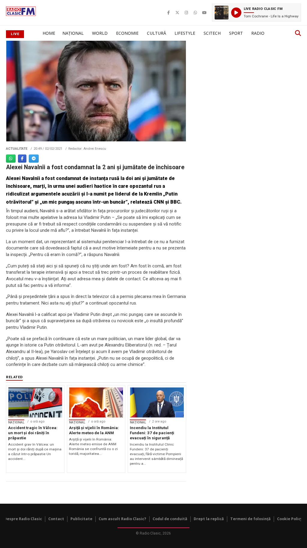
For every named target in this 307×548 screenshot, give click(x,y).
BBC (175, 202)
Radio (257, 33)
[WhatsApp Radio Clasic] (195, 12)
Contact (56, 518)
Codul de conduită (170, 518)
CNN (159, 202)
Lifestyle (184, 33)
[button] (256, 13)
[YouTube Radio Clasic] (204, 12)
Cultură (156, 33)
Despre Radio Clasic (23, 518)
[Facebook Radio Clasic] (168, 12)
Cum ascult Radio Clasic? (122, 518)
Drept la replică (209, 518)
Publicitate (81, 518)
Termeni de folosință (250, 518)
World (100, 33)
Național (73, 33)
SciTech (212, 33)
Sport (236, 33)
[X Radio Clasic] (177, 12)
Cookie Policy (290, 518)
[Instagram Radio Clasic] (186, 12)
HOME (49, 33)
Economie (127, 33)
